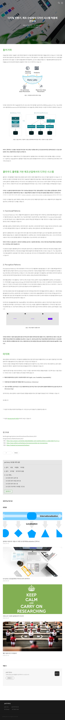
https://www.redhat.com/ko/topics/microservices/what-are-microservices (27, 443)
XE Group (6, 709)
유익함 (17, 471)
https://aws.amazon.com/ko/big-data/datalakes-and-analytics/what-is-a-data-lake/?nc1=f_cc (33, 441)
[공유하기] (8, 453)
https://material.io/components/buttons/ (18, 445)
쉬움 (17, 467)
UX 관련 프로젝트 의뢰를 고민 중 (15, 486)
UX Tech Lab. (15, 709)
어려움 (22, 467)
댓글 (5, 666)
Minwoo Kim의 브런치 (13, 418)
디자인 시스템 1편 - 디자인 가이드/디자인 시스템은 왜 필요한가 (37, 195)
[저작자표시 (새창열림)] (20, 453)
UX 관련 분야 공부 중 (12, 478)
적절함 (19, 467)
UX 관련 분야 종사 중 (12, 484)
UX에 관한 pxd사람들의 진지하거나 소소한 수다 (17, 674)
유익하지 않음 (20, 471)
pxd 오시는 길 (15, 707)
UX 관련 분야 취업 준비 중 (13, 481)
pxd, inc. (6, 707)
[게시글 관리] (10, 453)
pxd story (9, 672)
